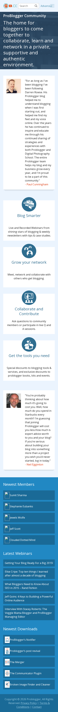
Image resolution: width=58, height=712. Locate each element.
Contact (37, 707)
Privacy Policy (29, 703)
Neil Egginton (35, 464)
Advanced (42, 6)
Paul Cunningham (37, 184)
